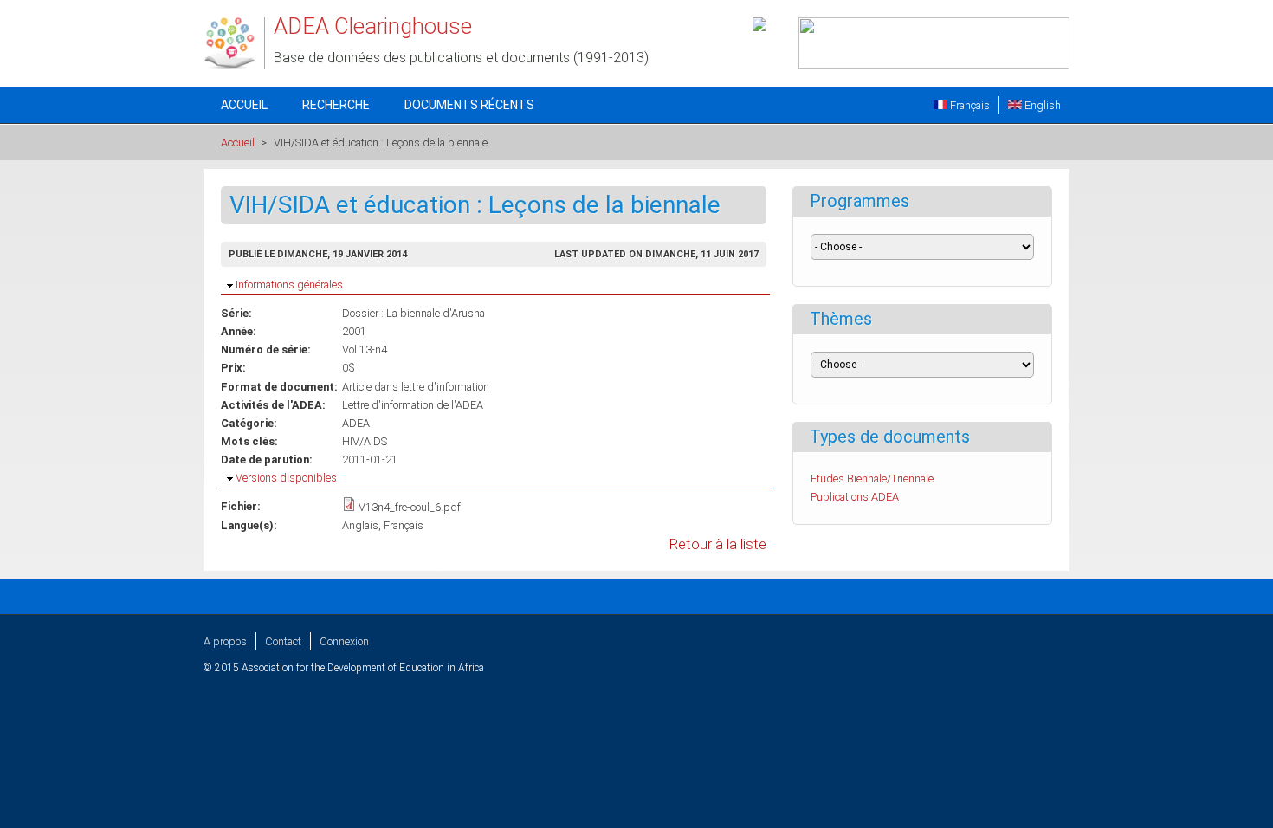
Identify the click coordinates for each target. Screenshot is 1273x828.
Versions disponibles (286, 477)
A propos (225, 641)
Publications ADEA (855, 496)
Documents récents (469, 105)
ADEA (356, 423)
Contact (283, 641)
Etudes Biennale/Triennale (872, 478)
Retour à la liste (717, 544)
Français (968, 105)
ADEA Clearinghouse (373, 26)
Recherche (336, 105)
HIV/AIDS (364, 441)
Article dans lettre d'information (415, 386)
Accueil (244, 105)
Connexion (344, 641)
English (1041, 105)
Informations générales (289, 284)
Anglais (360, 525)
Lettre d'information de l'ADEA (412, 404)
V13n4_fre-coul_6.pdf (410, 507)
